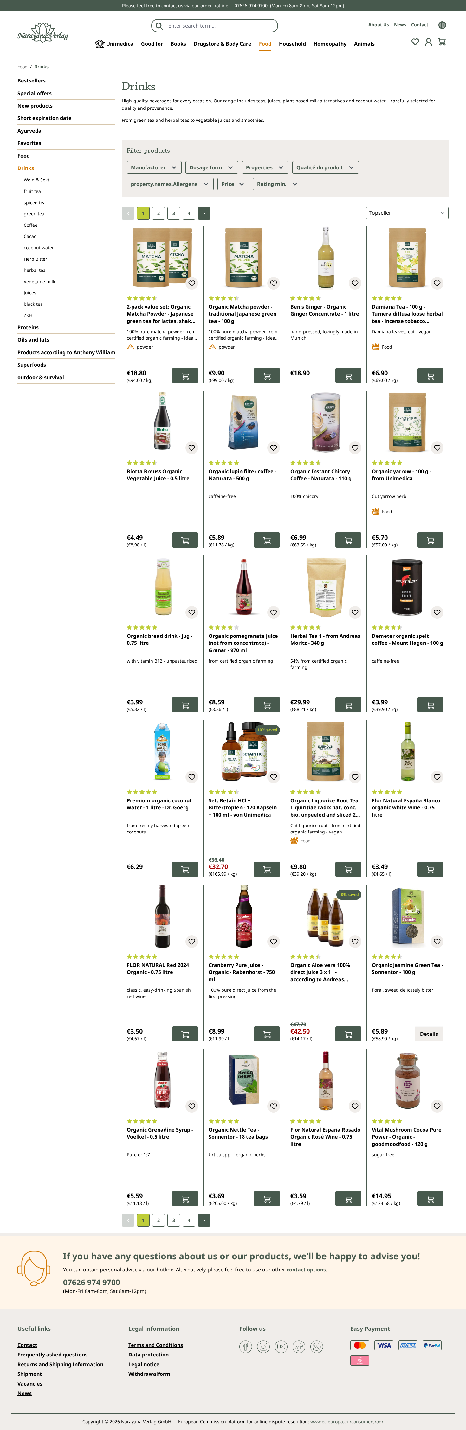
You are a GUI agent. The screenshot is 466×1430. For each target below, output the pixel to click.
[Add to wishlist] (191, 283)
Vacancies (29, 1383)
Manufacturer (149, 167)
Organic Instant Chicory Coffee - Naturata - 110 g (321, 475)
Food (23, 155)
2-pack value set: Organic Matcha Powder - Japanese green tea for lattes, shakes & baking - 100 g (162, 314)
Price (229, 183)
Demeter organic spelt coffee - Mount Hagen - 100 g (407, 639)
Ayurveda (29, 130)
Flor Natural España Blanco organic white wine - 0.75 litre (406, 807)
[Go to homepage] (42, 33)
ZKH (28, 315)
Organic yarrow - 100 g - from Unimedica (401, 475)
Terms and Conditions (155, 1345)
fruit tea (32, 191)
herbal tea (35, 270)
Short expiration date (44, 117)
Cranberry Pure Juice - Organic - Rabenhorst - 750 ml (242, 972)
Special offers (34, 93)
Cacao (30, 236)
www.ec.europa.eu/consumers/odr (347, 1422)
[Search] (159, 26)
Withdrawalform (149, 1373)
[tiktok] (299, 1346)
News (400, 25)
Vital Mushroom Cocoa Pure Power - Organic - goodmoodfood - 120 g (407, 1136)
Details (429, 1033)
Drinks (25, 168)
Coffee (30, 225)
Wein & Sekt (36, 180)
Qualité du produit (320, 167)
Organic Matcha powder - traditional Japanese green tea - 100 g (242, 313)
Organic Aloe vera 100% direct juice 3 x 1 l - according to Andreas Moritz (320, 973)
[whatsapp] (316, 1346)
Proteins (28, 327)
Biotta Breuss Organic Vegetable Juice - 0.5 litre (158, 475)
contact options (306, 1269)
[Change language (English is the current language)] (442, 24)
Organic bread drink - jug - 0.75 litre (159, 639)
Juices (30, 293)
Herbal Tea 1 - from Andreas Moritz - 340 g (325, 639)
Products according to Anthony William (66, 352)
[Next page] (204, 213)
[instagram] (263, 1346)
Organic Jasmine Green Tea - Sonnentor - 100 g (407, 969)
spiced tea (35, 202)
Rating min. (272, 183)
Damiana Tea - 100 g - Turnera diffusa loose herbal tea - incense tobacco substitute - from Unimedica (407, 314)
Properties (260, 167)
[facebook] (245, 1346)
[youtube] (281, 1346)
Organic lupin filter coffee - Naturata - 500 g (242, 475)
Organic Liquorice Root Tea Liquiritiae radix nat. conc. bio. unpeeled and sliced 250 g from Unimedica (325, 808)
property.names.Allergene (165, 183)
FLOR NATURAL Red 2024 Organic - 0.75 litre (158, 969)
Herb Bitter (35, 259)
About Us (378, 25)
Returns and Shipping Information (60, 1364)
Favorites (29, 143)
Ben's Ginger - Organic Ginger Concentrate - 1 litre (324, 310)
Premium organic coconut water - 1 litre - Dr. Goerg (159, 804)
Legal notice (143, 1364)
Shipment (29, 1373)
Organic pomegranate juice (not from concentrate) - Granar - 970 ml (243, 643)
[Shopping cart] (442, 41)
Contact (419, 25)
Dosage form (206, 167)
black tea (33, 304)
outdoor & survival (40, 377)
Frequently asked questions (52, 1354)
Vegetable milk (39, 281)
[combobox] (221, 26)
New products (35, 105)
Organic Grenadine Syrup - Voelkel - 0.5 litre (160, 1133)
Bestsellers (31, 80)
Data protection (148, 1354)
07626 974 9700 (251, 6)
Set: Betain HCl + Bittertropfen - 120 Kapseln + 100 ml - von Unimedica (243, 807)
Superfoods (31, 364)
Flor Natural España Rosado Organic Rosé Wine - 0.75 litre (325, 1136)
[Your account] (428, 41)
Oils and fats (33, 339)
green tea (34, 214)
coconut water (39, 248)
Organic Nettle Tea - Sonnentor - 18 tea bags (238, 1133)
